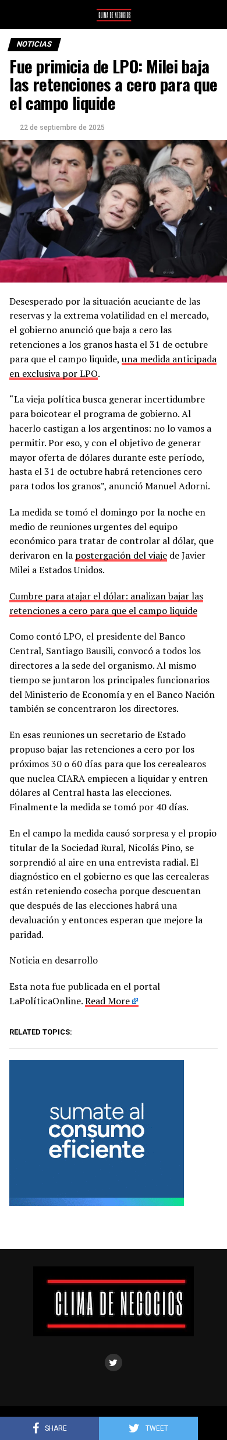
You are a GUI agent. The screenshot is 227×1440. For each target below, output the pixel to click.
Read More (107, 1000)
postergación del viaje (121, 555)
